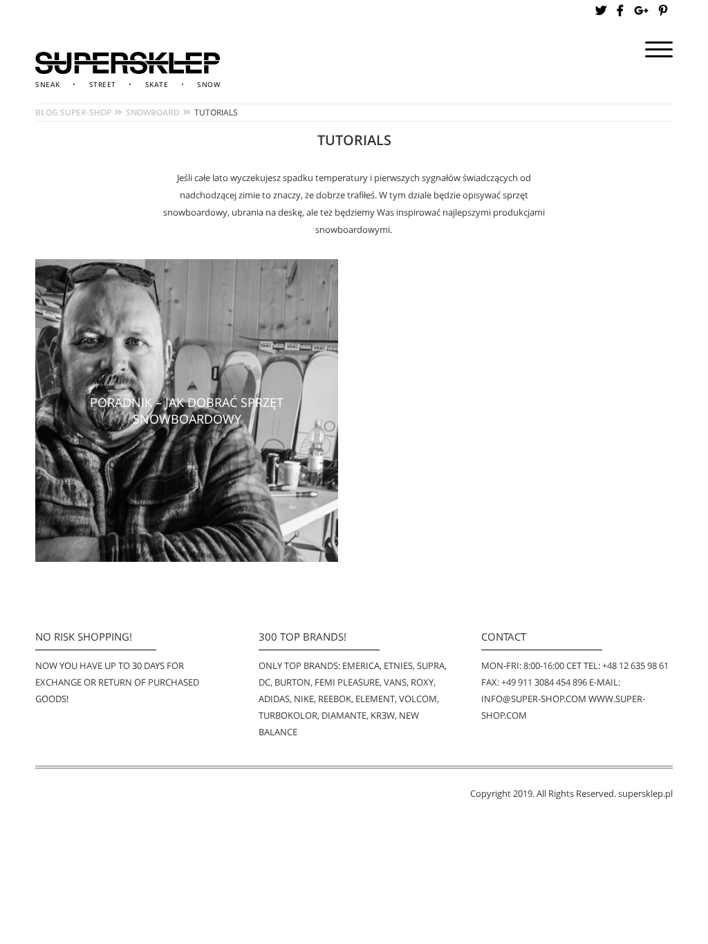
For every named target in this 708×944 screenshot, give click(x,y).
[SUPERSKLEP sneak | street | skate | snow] (127, 63)
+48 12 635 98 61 (635, 665)
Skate (157, 84)
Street (102, 84)
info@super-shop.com (533, 698)
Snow (208, 84)
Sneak (47, 84)
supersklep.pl (645, 793)
